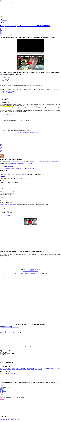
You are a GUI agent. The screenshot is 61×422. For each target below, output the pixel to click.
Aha (0, 368)
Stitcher (39, 369)
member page (14, 163)
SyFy (35, 168)
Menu (1, 16)
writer (37, 168)
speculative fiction (32, 168)
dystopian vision (51, 167)
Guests (3, 19)
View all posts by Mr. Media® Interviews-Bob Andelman (24, 163)
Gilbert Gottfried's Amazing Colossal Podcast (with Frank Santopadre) (13, 332)
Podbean (49, 368)
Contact (3, 18)
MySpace (22, 377)
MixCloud (42, 368)
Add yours (2, 176)
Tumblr (30, 377)
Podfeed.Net (13, 369)
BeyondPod (5, 368)
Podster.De (20, 369)
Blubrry (21, 368)
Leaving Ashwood (13, 168)
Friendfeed (11, 377)
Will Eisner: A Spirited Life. (27, 162)
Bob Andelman (28, 167)
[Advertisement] (30, 10)
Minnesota (17, 168)
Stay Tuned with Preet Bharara (6, 326)
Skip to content (2, 0)
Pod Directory (4, 369)
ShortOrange (28, 369)
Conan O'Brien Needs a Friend (6, 331)
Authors (1, 166)
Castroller (24, 368)
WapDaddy (11, 373)
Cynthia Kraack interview (40, 167)
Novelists (6, 166)
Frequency (5, 373)
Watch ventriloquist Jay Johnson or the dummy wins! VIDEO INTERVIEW (10, 172)
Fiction (4, 166)
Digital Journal (28, 368)
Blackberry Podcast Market (11, 368)
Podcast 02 (56, 368)
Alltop (3, 368)
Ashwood (10, 167)
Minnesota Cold (21, 168)
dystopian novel (46, 167)
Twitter (14, 112)
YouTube (14, 373)
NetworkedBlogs (26, 377)
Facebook (11, 112)
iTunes (39, 368)
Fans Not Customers (57, 161)
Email (1, 191)
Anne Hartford (6, 167)
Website (6, 112)
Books (31, 167)
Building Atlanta (45, 161)
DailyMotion (2, 373)
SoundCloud (32, 369)
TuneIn (41, 369)
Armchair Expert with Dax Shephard (7, 330)
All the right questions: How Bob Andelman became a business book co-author (30, 271)
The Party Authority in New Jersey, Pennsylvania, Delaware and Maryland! (33, 132)
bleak (25, 167)
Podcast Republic (9, 369)
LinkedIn (16, 112)
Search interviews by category (4, 202)
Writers (13, 166)
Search (1, 1)
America (3, 167)
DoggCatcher (32, 368)
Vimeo (8, 373)
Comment (1, 188)
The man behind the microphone (33, 273)
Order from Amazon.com (24, 112)
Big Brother (22, 167)
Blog (8, 112)
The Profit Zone (4, 162)
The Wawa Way (35, 161)
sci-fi (24, 168)
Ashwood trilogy (13, 167)
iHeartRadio (36, 368)
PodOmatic (17, 369)
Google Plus (15, 377)
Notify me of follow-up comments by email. (7, 194)
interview (9, 168)
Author (17, 167)
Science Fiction (10, 166)
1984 (1, 167)
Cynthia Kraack (35, 167)
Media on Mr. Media (4, 20)
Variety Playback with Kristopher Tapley (8, 328)
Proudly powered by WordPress (4, 419)
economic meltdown (56, 167)
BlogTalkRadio (18, 368)
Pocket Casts (45, 368)
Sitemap (3, 21)
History (3, 22)
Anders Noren (17, 419)
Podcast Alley (52, 368)
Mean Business (15, 162)
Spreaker (36, 369)
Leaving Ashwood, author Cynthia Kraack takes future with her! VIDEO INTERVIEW (25, 26)
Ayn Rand (19, 167)
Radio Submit (24, 369)
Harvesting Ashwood (5, 168)
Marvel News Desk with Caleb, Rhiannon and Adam (10, 327)
